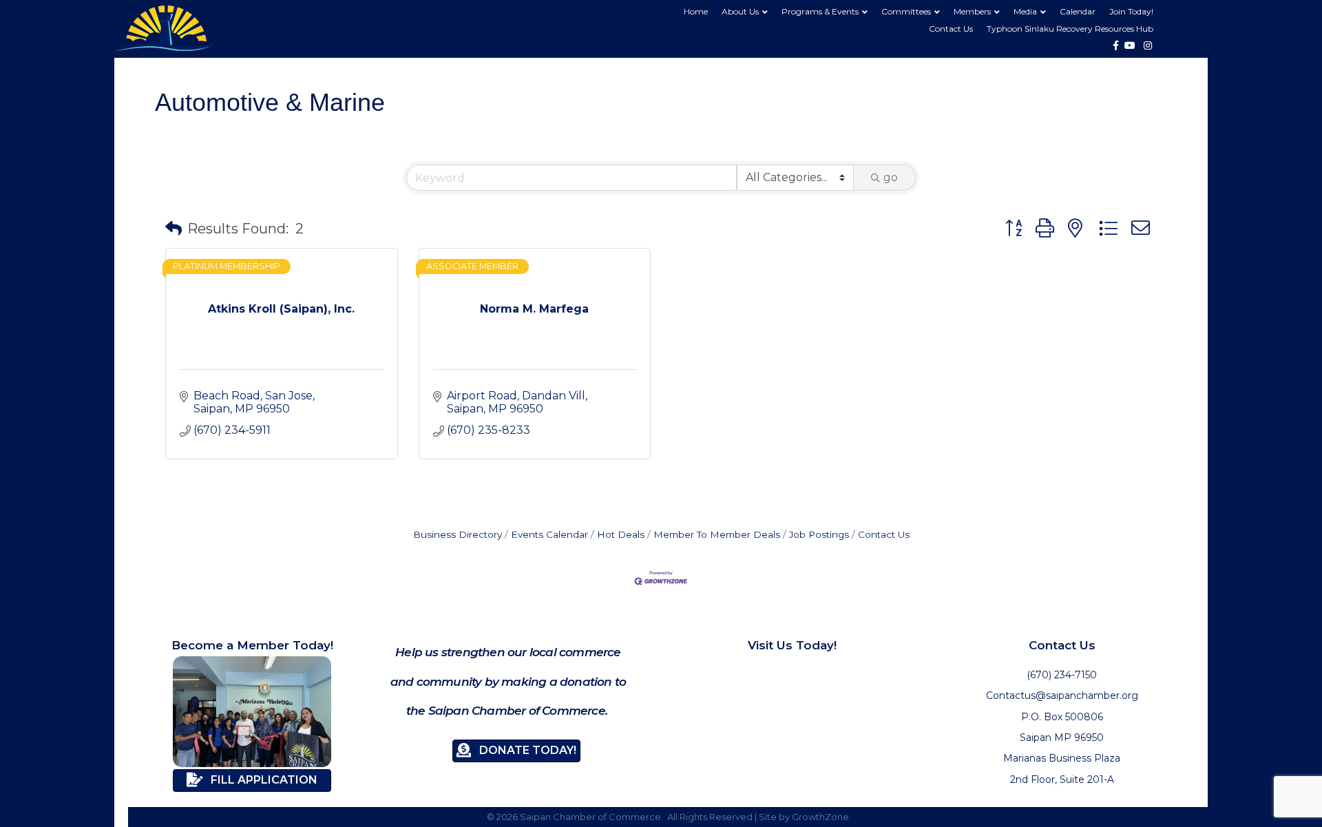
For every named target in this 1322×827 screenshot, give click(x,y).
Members (972, 11)
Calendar (1077, 11)
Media (1025, 11)
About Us (740, 11)
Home (696, 11)
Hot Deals (620, 534)
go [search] (890, 177)
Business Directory (457, 534)
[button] (173, 228)
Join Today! (1131, 11)
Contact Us (951, 28)
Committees (906, 11)
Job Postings (819, 534)
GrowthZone (820, 816)
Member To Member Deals (716, 534)
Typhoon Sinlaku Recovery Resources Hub (1070, 28)
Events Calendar (549, 534)
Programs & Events (820, 11)
